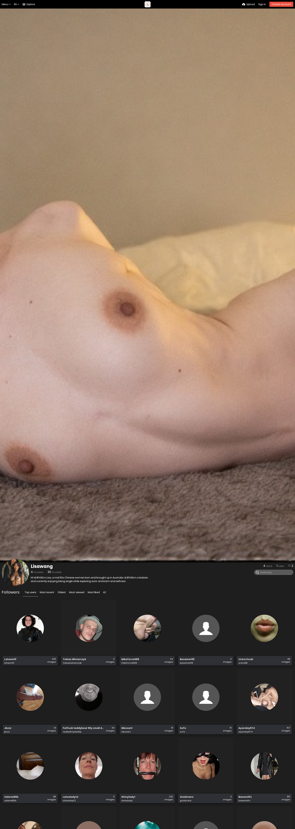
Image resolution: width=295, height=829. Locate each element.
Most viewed (76, 592)
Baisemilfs (245, 797)
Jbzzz (7, 728)
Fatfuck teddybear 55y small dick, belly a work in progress (83, 728)
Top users (30, 592)
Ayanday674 (246, 728)
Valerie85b (11, 797)
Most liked (94, 592)
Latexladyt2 (70, 797)
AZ (104, 592)
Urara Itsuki (245, 659)
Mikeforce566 (130, 659)
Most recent (47, 592)
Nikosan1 (126, 728)
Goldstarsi (186, 797)
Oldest (62, 592)
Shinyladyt (128, 797)
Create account (281, 4)
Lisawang (42, 566)
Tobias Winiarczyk (74, 659)
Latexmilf (10, 659)
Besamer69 (187, 659)
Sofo (183, 728)
